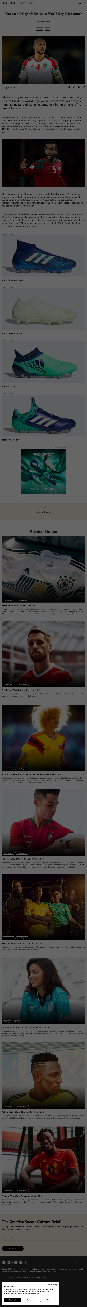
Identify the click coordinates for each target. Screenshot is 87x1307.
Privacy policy (52, 1284)
